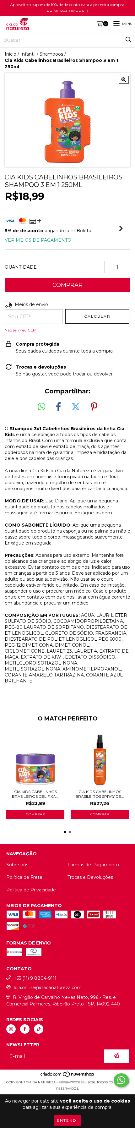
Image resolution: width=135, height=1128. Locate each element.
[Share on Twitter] (76, 407)
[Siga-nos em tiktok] (38, 1029)
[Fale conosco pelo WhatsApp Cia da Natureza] (121, 1080)
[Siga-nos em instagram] (11, 1029)
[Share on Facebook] (58, 407)
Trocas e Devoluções (90, 877)
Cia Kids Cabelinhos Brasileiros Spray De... (99, 794)
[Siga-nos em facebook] (25, 1029)
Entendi (67, 1120)
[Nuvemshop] (67, 1076)
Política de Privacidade (31, 890)
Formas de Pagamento (93, 865)
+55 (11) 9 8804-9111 (35, 978)
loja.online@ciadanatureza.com (48, 987)
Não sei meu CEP (20, 330)
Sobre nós (17, 865)
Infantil (27, 54)
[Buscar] (128, 40)
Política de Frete (24, 877)
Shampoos (51, 54)
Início (10, 54)
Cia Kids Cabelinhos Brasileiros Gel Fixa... (35, 794)
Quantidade (21, 267)
